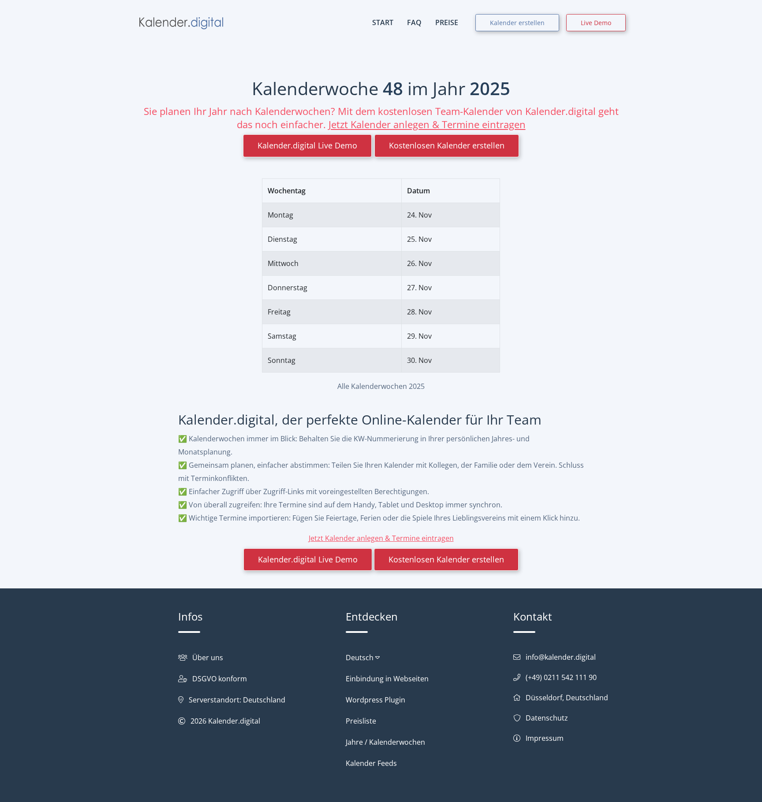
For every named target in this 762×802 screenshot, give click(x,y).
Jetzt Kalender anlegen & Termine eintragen (427, 124)
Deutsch (360, 657)
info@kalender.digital (561, 657)
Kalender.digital (234, 721)
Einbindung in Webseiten (387, 679)
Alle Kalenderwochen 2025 (381, 386)
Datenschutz (547, 718)
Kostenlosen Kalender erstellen (446, 145)
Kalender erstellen (517, 22)
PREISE (446, 22)
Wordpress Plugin (375, 700)
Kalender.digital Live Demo (307, 145)
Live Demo (596, 22)
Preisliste (361, 721)
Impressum (545, 738)
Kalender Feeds (371, 763)
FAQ (414, 22)
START (382, 22)
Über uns (207, 657)
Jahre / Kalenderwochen (385, 742)
